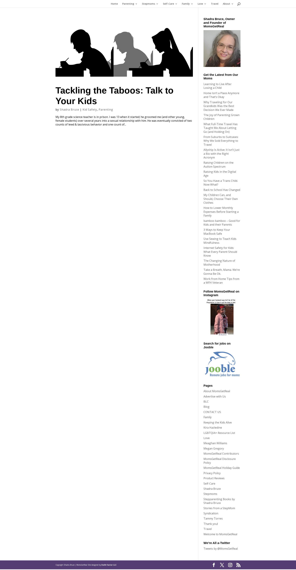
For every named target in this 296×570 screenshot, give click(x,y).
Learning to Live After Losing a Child (218, 86)
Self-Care (168, 4)
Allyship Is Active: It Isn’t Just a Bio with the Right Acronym (221, 153)
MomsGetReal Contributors (221, 453)
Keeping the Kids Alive (218, 422)
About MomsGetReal (217, 391)
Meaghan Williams (215, 443)
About (226, 4)
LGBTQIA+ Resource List (219, 433)
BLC (206, 401)
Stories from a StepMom (219, 508)
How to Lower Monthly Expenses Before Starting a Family (221, 211)
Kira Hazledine (213, 427)
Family (186, 4)
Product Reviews (214, 478)
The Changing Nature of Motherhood (219, 262)
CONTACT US (212, 412)
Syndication (211, 513)
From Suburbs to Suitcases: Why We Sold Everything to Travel (221, 141)
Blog (206, 407)
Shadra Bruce (69, 109)
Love (200, 4)
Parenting (128, 4)
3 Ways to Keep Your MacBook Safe (217, 231)
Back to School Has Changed (222, 190)
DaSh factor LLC (108, 565)
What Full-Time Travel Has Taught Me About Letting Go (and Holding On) (221, 128)
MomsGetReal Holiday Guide (222, 468)
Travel (214, 4)
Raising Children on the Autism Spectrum (218, 164)
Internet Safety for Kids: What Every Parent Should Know (220, 251)
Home (114, 4)
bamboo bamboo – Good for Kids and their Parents (222, 222)
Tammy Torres (213, 518)
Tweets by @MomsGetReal (221, 548)
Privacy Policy (212, 473)
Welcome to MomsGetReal (220, 534)
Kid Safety (90, 109)
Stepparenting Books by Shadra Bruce (219, 501)
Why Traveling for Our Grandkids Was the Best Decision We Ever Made (219, 106)
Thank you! (211, 524)
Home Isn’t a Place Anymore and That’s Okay (221, 95)
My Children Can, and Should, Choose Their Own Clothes (221, 199)
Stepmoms (148, 4)
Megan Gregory (214, 448)
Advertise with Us (215, 396)
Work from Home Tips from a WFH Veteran (221, 280)
